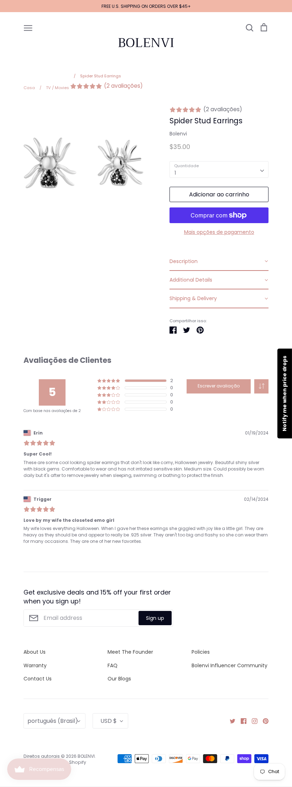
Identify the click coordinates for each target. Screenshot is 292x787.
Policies (201, 651)
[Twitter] (229, 720)
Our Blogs (119, 678)
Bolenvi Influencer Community (229, 665)
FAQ (113, 665)
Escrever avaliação (219, 386)
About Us (35, 651)
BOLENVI (146, 43)
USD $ (108, 721)
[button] (261, 386)
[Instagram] (251, 720)
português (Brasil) (52, 721)
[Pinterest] (262, 720)
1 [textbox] (175, 172)
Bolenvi (178, 133)
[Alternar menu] (28, 27)
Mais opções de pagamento (219, 232)
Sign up (155, 618)
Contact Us (38, 678)
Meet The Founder (130, 651)
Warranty (35, 665)
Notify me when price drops (284, 393)
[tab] (219, 261)
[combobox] (219, 169)
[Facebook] (240, 720)
